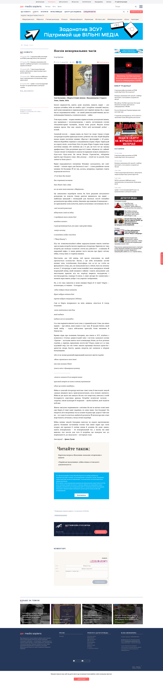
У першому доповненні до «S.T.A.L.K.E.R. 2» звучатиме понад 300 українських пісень (128, 116)
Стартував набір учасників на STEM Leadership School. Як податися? (33, 57)
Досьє (127, 19)
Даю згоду (81, 679)
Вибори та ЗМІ (91, 645)
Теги (54, 6)
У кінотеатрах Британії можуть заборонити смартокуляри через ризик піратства (33, 71)
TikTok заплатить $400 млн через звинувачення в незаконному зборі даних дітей (34, 78)
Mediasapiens (90, 637)
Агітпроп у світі (100, 19)
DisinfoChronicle (86, 2)
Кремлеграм (89, 19)
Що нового (26, 12)
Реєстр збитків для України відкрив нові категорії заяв (127, 111)
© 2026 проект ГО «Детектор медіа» (130, 639)
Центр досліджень (73, 12)
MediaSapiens (51, 2)
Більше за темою (30, 600)
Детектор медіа (40, 2)
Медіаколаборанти (76, 19)
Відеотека (90, 643)
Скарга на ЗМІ (136, 12)
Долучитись (81, 495)
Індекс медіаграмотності (32, 15)
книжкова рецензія (61, 515)
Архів (60, 6)
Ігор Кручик (58, 57)
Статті (35, 12)
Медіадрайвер (99, 2)
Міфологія (40, 19)
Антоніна (108, 2)
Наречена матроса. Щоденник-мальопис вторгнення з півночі (80, 456)
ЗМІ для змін (75, 2)
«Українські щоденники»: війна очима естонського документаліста (78, 463)
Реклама (61, 636)
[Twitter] (80, 62)
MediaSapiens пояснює (115, 19)
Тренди (26, 45)
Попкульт (65, 19)
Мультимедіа (56, 12)
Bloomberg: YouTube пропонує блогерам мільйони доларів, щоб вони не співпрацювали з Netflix (127, 104)
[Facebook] (77, 62)
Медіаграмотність (28, 19)
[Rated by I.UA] (77, 661)
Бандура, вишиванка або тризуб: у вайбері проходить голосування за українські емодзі (34, 63)
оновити (104, 558)
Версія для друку (104, 62)
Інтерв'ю (44, 12)
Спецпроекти (90, 12)
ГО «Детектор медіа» (121, 2)
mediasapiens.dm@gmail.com (132, 641)
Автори (47, 6)
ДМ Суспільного (63, 2)
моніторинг (135, 19)
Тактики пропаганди (52, 19)
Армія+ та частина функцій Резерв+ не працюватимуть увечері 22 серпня (34, 85)
